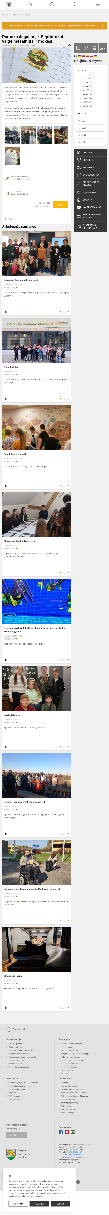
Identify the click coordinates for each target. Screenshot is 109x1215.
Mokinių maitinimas (69, 1067)
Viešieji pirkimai (15, 1096)
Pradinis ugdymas (68, 1047)
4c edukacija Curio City (16, 454)
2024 (84, 121)
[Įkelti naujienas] (29, 4)
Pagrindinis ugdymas (69, 1050)
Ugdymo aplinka (15, 1047)
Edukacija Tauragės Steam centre (22, 280)
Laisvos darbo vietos (69, 1086)
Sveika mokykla (91, 175)
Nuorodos (65, 1083)
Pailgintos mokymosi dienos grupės (75, 1054)
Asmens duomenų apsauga (72, 1089)
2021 (84, 142)
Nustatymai (18, 1204)
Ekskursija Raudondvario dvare (20, 541)
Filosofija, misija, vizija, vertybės (21, 1050)
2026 (84, 70)
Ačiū (61, 205)
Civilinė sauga (66, 1106)
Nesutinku (39, 1204)
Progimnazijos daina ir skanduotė (22, 1057)
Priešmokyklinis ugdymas (71, 1044)
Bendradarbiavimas (16, 1064)
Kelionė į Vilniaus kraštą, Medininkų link (25, 802)
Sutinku (60, 1204)
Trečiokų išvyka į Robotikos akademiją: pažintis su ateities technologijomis (35, 630)
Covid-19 (87, 200)
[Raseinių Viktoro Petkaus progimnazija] (9, 4)
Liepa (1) (86, 82)
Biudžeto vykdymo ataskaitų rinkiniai (23, 1083)
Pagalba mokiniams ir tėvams (73, 1060)
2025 (84, 114)
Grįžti (11, 219)
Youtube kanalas (92, 207)
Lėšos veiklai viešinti (17, 1089)
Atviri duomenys (67, 1113)
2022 (84, 135)
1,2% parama (89, 192)
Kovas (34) (87, 98)
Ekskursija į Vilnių (13, 976)
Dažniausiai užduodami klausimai (74, 1096)
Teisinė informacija (68, 1109)
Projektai (88, 160)
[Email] (73, 1132)
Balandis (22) (88, 94)
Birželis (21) (88, 86)
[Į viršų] (78, 1182)
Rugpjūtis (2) (88, 78)
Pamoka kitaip (11, 367)
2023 (84, 128)
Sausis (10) (87, 106)
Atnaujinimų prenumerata (90, 226)
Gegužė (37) (88, 90)
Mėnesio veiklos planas (91, 183)
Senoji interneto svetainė (92, 216)
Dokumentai (89, 153)
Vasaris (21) (88, 102)
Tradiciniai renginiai (16, 1060)
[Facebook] (61, 1132)
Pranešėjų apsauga (68, 1099)
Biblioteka (88, 167)
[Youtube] (67, 1132)
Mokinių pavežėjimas (69, 1064)
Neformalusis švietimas (70, 1057)
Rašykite (12, 1135)
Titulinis (5, 15)
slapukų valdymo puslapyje (30, 1196)
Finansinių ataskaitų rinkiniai (20, 1086)
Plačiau (63, 312)
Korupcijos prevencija (70, 1103)
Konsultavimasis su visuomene (73, 1093)
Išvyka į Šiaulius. (12, 715)
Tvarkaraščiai (18, 1029)
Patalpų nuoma (67, 1070)
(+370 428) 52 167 (74, 1152)
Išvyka (27, 15)
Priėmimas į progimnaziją (19, 1067)
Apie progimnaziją (16, 1044)
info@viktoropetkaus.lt (72, 1155)
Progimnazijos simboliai (18, 1054)
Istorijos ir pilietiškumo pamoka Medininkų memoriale (32, 889)
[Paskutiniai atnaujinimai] (52, 4)
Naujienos (16, 15)
